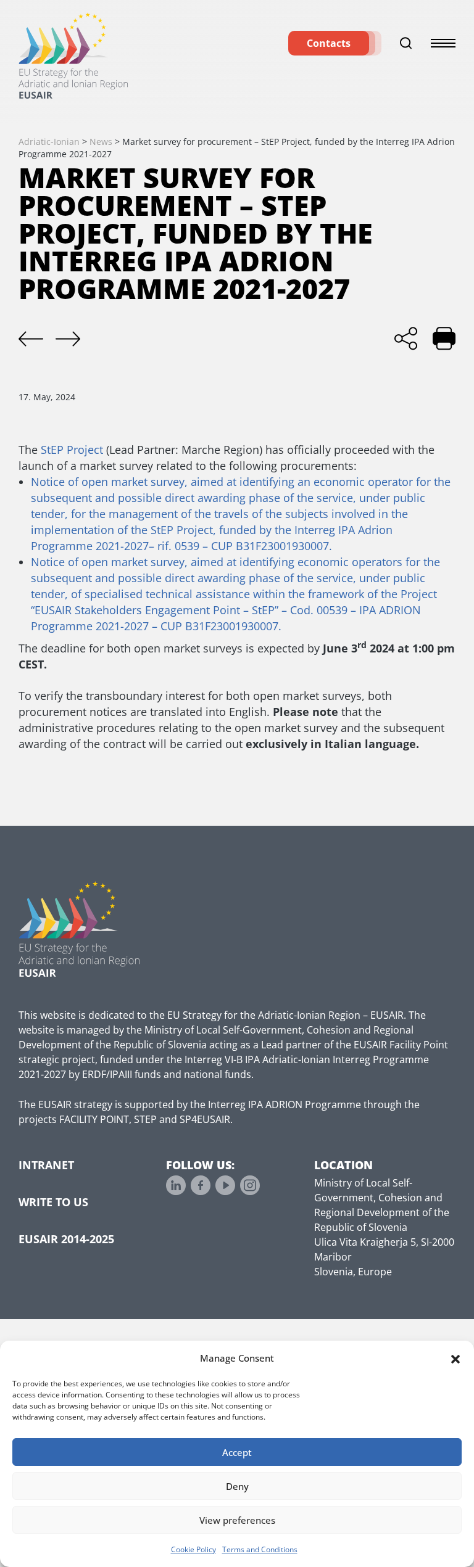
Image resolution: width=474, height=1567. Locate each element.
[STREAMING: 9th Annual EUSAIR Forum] (31, 339)
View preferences (237, 1520)
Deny (237, 1486)
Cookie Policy (193, 1549)
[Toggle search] (406, 43)
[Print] (444, 338)
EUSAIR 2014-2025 (66, 1239)
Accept (237, 1452)
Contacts (329, 43)
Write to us (53, 1202)
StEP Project (72, 449)
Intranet (46, 1165)
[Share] (405, 338)
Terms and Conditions (259, 1549)
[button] (455, 1358)
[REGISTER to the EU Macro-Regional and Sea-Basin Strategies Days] (68, 339)
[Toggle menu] (443, 43)
